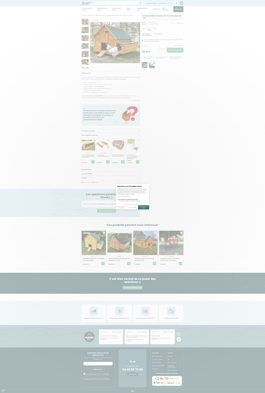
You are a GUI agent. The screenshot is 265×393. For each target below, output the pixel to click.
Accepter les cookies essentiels (121, 207)
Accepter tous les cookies (143, 207)
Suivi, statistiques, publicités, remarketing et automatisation (129, 200)
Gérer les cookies (132, 207)
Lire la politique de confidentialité (123, 196)
